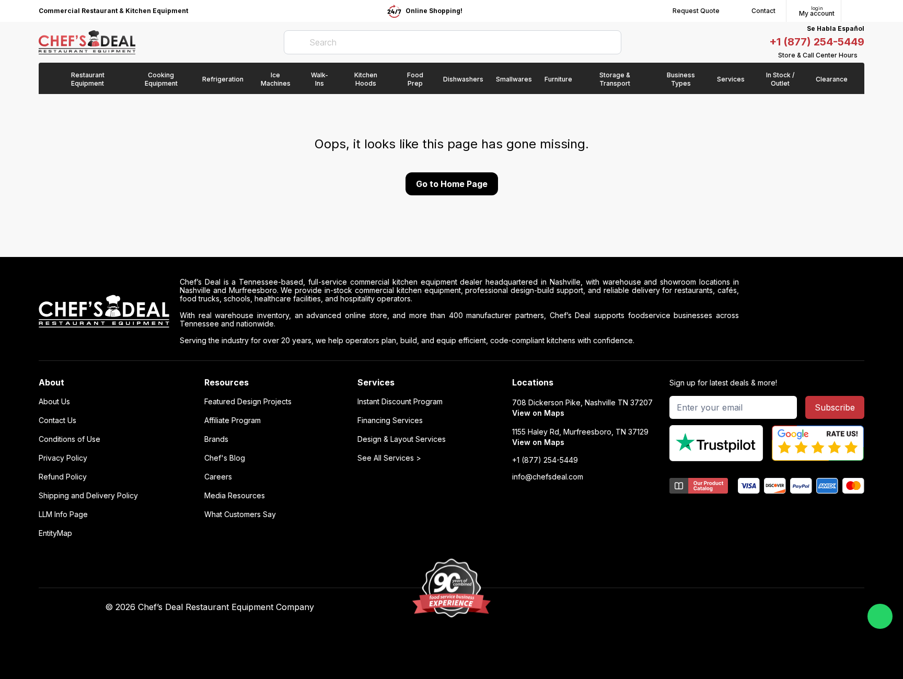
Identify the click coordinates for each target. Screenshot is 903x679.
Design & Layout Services (401, 439)
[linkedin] (655, 607)
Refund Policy (63, 477)
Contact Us (57, 420)
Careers (218, 477)
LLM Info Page (63, 514)
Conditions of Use (69, 439)
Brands (216, 439)
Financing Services (390, 420)
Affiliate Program (232, 420)
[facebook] (594, 607)
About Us (54, 401)
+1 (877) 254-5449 (816, 42)
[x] (635, 607)
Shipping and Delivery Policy (88, 495)
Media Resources (234, 495)
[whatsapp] (880, 616)
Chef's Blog (224, 458)
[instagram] (675, 607)
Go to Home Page (452, 184)
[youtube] (614, 607)
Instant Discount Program (400, 401)
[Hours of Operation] (862, 55)
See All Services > (389, 458)
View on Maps (538, 412)
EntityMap (55, 533)
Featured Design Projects (248, 401)
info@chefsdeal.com (547, 477)
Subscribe (835, 407)
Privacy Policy (63, 458)
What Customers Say (240, 514)
